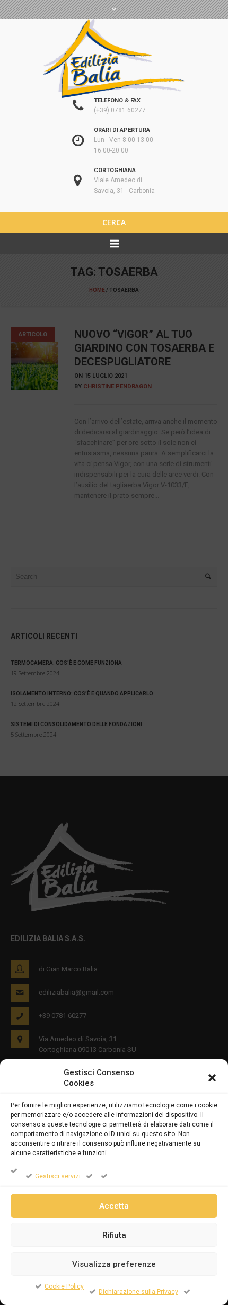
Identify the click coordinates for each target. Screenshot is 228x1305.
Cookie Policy (64, 1286)
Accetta (114, 1206)
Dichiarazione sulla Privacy (138, 1291)
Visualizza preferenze (114, 1264)
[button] (212, 1077)
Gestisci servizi (58, 1176)
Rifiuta (114, 1235)
